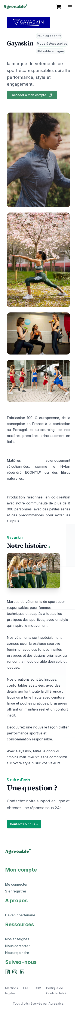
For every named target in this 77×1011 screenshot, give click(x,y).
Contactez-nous (24, 824)
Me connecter (16, 884)
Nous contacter (17, 946)
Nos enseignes (17, 939)
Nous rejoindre (17, 953)
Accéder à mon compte (29, 95)
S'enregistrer (15, 891)
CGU (26, 988)
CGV (38, 988)
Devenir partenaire (20, 915)
